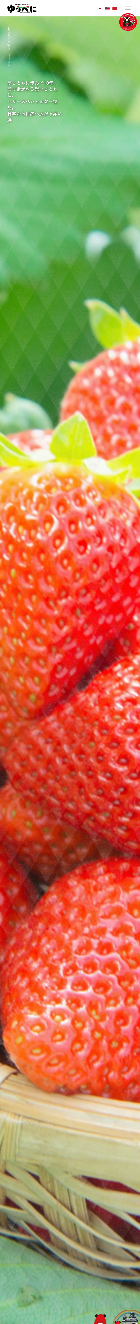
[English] (107, 8)
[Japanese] (100, 8)
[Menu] (128, 8)
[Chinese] (114, 8)
